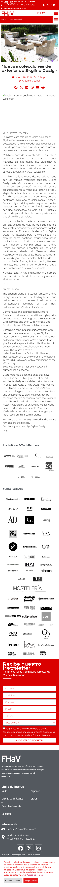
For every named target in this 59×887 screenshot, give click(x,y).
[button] (56, 13)
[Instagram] (51, 5)
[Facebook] (44, 5)
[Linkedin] (54, 5)
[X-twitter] (47, 5)
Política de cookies (34, 875)
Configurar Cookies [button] (12, 880)
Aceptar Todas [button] (31, 880)
